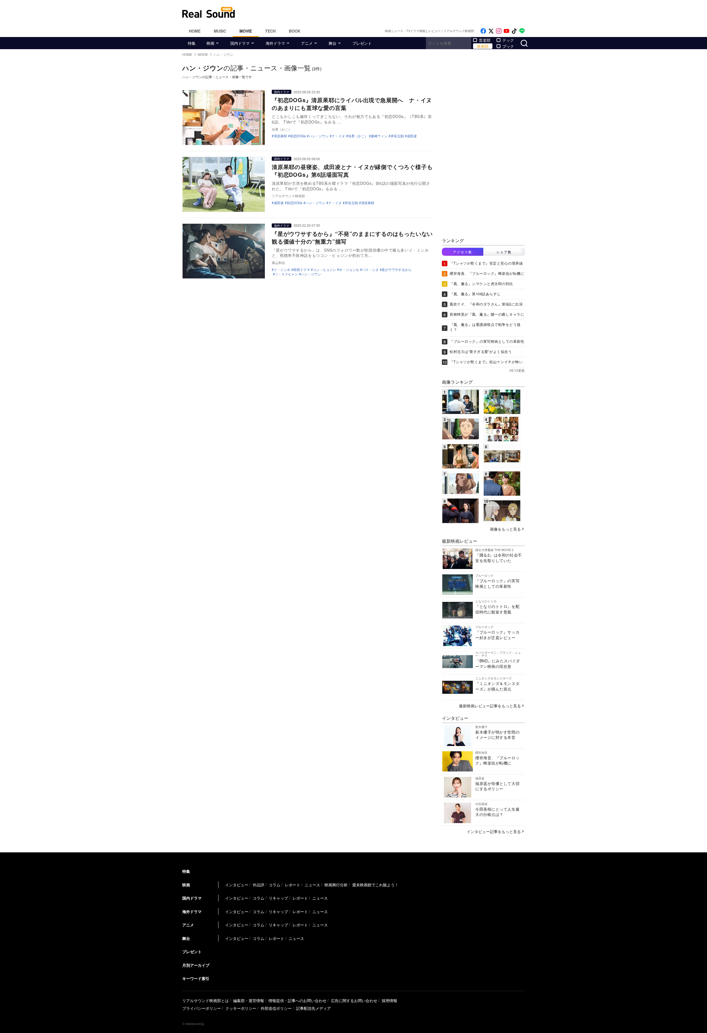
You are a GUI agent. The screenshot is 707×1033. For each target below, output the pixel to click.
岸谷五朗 (397, 136)
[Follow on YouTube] (506, 31)
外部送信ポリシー (276, 1008)
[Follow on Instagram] (499, 31)
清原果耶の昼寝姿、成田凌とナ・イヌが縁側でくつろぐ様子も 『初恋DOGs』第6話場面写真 (355, 170)
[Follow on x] (491, 31)
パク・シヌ (370, 269)
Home (195, 31)
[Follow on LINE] (522, 31)
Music (220, 31)
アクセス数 (462, 251)
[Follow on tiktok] (514, 31)
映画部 (483, 46)
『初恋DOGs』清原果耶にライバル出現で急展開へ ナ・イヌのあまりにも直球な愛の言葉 (352, 104)
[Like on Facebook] (483, 31)
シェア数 (504, 251)
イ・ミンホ (282, 269)
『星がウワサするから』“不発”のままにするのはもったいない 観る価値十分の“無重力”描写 (355, 237)
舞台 (332, 43)
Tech (270, 31)
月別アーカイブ (195, 965)
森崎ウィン (379, 136)
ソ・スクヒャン (286, 274)
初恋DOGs (298, 136)
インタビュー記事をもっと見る (494, 831)
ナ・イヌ (338, 136)
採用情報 (389, 1000)
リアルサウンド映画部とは (205, 1000)
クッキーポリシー (240, 1008)
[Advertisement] (391, 12)
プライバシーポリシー (201, 1008)
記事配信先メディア (313, 1008)
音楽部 (484, 40)
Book (294, 31)
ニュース (312, 884)
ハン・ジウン (319, 136)
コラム (274, 884)
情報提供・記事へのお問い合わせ (297, 1000)
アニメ (307, 43)
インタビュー (236, 884)
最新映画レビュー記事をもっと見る (490, 705)
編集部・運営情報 (248, 1000)
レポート (292, 884)
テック (508, 40)
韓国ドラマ (301, 269)
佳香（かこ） (358, 136)
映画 (210, 43)
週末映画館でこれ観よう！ (375, 884)
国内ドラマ (240, 43)
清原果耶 (280, 136)
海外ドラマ (275, 43)
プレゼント (362, 43)
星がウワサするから (396, 269)
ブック (508, 46)
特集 (192, 43)
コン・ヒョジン (324, 269)
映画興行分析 (336, 884)
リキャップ (278, 898)
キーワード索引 (195, 978)
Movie (245, 31)
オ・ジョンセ (349, 269)
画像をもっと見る (505, 529)
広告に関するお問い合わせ (354, 1000)
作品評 (258, 884)
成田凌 (412, 136)
